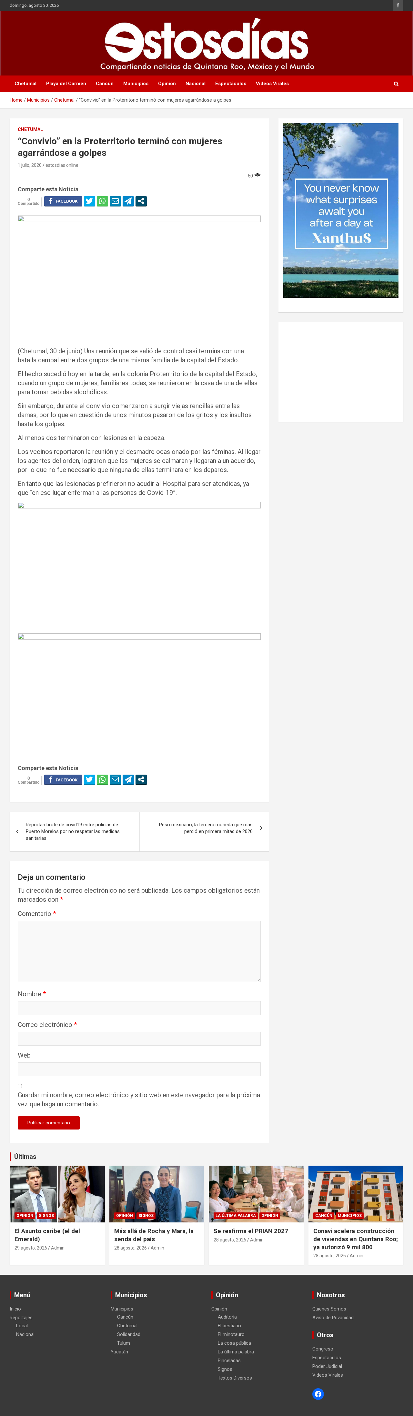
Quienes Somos (329, 1309)
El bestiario (229, 1326)
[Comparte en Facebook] (63, 201)
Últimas (25, 1156)
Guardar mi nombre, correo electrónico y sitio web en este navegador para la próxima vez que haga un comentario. (139, 1099)
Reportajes (21, 1318)
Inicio (15, 1309)
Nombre (32, 994)
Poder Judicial (327, 1366)
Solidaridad (128, 1334)
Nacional (196, 83)
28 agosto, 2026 (130, 1247)
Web (24, 1055)
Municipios (135, 83)
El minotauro (231, 1334)
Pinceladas (229, 1360)
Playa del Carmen (66, 83)
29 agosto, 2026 (31, 1247)
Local (22, 1326)
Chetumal (25, 83)
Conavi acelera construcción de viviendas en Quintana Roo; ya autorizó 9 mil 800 (355, 1238)
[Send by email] (115, 201)
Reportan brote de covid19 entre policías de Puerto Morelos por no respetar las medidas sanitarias (73, 831)
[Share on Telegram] (128, 201)
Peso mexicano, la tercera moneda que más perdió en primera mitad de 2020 (206, 828)
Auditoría (227, 1317)
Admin (58, 1247)
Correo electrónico (47, 1025)
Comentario (37, 914)
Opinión (167, 83)
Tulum (123, 1343)
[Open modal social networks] (141, 201)
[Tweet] (89, 201)
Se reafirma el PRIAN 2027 (251, 1231)
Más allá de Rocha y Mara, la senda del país (154, 1235)
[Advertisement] (340, 372)
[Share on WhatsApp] (102, 201)
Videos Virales (272, 83)
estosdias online (61, 165)
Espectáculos (230, 83)
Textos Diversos (235, 1378)
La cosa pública (234, 1343)
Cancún (105, 83)
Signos (46, 1215)
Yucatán (119, 1352)
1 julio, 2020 (30, 165)
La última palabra (236, 1215)
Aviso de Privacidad (333, 1318)
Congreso (322, 1349)
